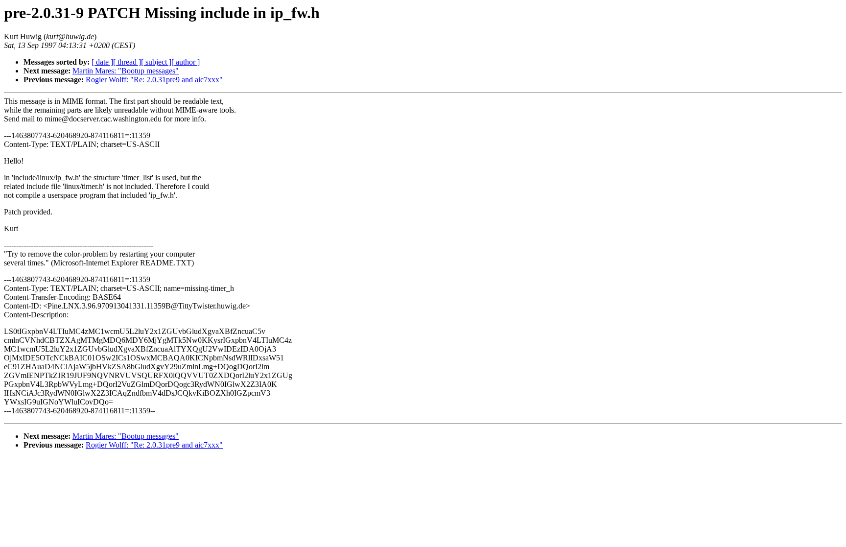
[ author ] (185, 62)
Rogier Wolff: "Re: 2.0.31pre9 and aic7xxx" (154, 79)
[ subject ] (156, 62)
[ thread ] (127, 62)
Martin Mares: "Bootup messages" (125, 71)
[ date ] (102, 62)
